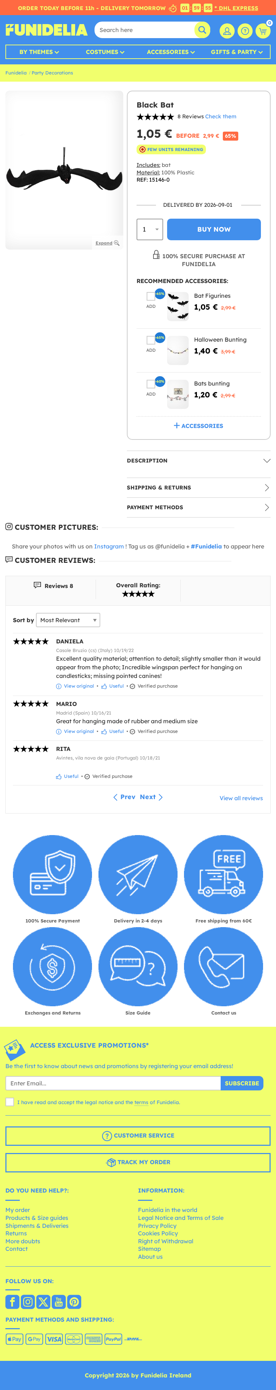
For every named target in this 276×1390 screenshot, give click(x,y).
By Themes (36, 52)
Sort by (23, 620)
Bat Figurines (212, 295)
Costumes (102, 52)
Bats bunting (212, 383)
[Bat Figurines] (178, 306)
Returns (16, 1233)
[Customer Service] (245, 30)
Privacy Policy (157, 1225)
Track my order (143, 1162)
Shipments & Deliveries (37, 1225)
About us (150, 1256)
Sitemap (149, 1248)
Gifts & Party (234, 52)
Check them (220, 116)
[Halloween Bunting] (178, 350)
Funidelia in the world (167, 1209)
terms (141, 1102)
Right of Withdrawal (165, 1241)
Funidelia (16, 73)
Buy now (214, 229)
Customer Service (143, 1135)
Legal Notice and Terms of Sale (181, 1217)
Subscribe (242, 1083)
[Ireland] (12, 1303)
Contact (16, 1248)
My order (17, 1209)
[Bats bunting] (178, 394)
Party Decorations (52, 73)
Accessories (168, 52)
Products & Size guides (36, 1217)
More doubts (22, 1241)
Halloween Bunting (220, 339)
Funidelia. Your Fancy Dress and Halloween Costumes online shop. (46, 30)
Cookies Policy (158, 1233)
